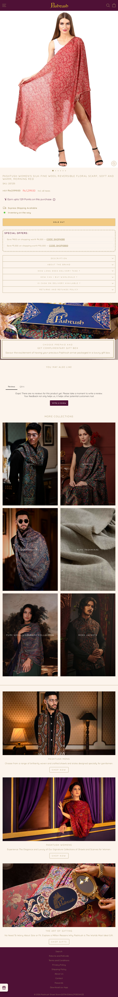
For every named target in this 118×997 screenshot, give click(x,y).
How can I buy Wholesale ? (59, 277)
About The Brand (59, 265)
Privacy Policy (59, 965)
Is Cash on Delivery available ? (59, 283)
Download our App (59, 987)
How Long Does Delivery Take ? (59, 271)
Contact (59, 978)
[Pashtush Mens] (59, 723)
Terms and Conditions (59, 960)
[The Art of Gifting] (59, 895)
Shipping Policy (59, 969)
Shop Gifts (59, 942)
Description (59, 258)
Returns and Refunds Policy (58, 289)
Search (59, 951)
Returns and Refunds (59, 956)
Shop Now (59, 770)
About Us (59, 973)
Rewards (59, 983)
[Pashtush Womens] (59, 809)
